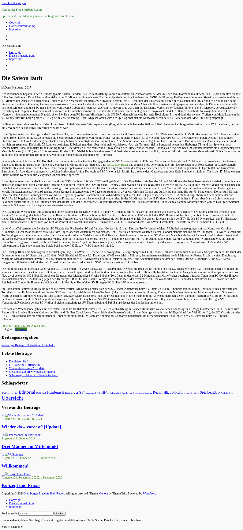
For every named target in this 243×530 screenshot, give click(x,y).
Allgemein (21, 329)
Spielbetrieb (208, 392)
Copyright (15, 22)
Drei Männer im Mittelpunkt (30, 446)
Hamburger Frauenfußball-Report (22, 9)
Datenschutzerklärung (22, 26)
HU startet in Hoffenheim (28, 345)
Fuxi (4, 325)
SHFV (196, 393)
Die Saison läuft (18, 361)
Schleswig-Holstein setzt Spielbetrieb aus (33, 375)
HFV (105, 392)
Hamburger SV (73, 392)
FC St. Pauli (41, 393)
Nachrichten (138, 393)
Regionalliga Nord (166, 392)
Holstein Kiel (115, 393)
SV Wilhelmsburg (226, 393)
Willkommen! (15, 466)
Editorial (27, 392)
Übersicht (12, 398)
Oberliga (148, 393)
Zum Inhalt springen (14, 3)
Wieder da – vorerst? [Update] (27, 368)
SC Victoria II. (187, 393)
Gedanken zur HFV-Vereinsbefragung (32, 371)
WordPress (149, 493)
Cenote (103, 493)
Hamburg (54, 392)
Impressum (15, 29)
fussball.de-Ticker (117, 164)
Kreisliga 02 (127, 393)
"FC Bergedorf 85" (10, 393)
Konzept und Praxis (21, 485)
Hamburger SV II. (93, 393)
